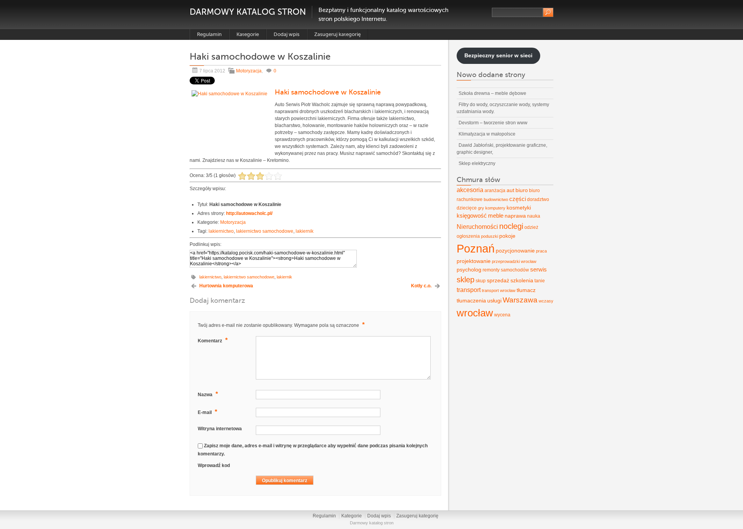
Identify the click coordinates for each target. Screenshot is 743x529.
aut (510, 190)
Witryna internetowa (220, 428)
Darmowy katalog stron (248, 12)
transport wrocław (498, 290)
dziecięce (467, 208)
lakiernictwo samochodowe (264, 231)
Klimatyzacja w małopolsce (487, 134)
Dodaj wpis (287, 34)
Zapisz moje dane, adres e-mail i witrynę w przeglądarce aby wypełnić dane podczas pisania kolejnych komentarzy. (313, 450)
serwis (538, 269)
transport (469, 290)
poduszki (489, 236)
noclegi (511, 226)
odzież (531, 227)
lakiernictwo (221, 231)
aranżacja (494, 190)
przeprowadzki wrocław (514, 261)
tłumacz (526, 290)
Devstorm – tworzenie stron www (493, 122)
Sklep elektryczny (477, 163)
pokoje (507, 236)
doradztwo (538, 199)
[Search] (548, 12)
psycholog (469, 269)
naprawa (515, 216)
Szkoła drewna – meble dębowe (492, 93)
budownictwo (496, 199)
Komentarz (213, 340)
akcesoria (470, 190)
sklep (465, 279)
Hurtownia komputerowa (226, 286)
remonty (491, 270)
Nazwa (208, 394)
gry (481, 208)
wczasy (546, 301)
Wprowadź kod (214, 465)
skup (481, 280)
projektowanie (474, 261)
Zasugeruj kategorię (337, 34)
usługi (494, 300)
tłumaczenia (471, 300)
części (517, 199)
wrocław (475, 312)
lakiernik (304, 231)
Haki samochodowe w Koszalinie (328, 92)
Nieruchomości (477, 226)
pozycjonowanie (515, 250)
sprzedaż (498, 280)
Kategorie (247, 34)
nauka (533, 216)
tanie (539, 280)
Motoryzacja (249, 71)
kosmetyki (519, 207)
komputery (495, 208)
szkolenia (521, 280)
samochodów (515, 270)
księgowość (472, 216)
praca (541, 251)
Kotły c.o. (421, 286)
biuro (521, 190)
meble (495, 216)
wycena (502, 315)
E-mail (207, 412)
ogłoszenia (468, 236)
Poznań (476, 248)
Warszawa (520, 300)
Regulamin (209, 34)
